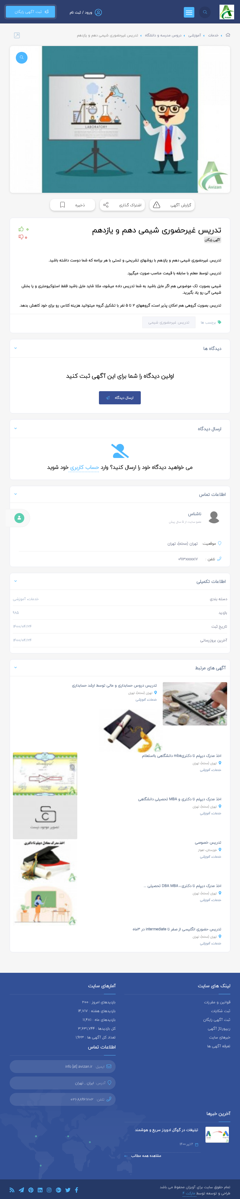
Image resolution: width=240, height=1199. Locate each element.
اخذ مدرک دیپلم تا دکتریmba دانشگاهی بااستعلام (181, 755)
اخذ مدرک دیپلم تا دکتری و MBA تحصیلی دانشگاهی (179, 799)
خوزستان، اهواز (207, 849)
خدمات (213, 35)
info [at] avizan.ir (78, 1066)
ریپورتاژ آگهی (219, 1028)
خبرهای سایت (219, 1037)
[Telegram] (21, 1191)
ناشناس (194, 513)
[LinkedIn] (40, 1191)
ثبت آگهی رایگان (27, 11)
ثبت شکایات (220, 1011)
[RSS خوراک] (12, 1191)
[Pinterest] (30, 1191)
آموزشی (194, 35)
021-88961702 (82, 1099)
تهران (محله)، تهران (140, 692)
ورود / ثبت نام (81, 12)
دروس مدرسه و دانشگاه (163, 35)
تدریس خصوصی (208, 842)
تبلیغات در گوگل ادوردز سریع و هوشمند (166, 1130)
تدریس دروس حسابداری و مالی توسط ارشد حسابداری (114, 685)
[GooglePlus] (58, 1191)
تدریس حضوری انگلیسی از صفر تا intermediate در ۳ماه (177, 929)
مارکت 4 (189, 1193)
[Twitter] (68, 1191)
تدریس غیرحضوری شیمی (168, 322)
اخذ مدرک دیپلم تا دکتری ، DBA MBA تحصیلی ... (182, 886)
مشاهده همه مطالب (145, 1156)
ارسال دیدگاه (124, 398)
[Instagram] (49, 1191)
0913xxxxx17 (188, 559)
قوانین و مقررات (217, 1002)
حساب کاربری (83, 467)
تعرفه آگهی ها (218, 1046)
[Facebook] (76, 1191)
